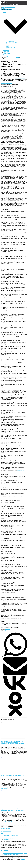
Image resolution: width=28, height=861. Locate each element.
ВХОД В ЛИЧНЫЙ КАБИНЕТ (10, 4)
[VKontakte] (15, 691)
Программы (6, 50)
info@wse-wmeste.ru (6, 831)
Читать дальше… (5, 755)
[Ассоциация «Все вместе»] (8, 7)
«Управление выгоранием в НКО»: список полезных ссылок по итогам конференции (12, 809)
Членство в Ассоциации (12, 43)
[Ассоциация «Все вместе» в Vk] (3, 1)
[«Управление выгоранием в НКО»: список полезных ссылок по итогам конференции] (13, 806)
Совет (7, 45)
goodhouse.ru (20, 470)
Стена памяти (9, 48)
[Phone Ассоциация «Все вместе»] (2, 1)
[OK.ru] (15, 715)
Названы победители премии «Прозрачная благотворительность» (12, 776)
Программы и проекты (9, 838)
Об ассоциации (10, 41)
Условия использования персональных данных (15, 853)
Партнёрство (6, 53)
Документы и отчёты (11, 47)
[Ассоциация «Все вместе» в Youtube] (4, 1)
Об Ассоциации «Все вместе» (10, 835)
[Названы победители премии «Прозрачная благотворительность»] (13, 772)
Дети (5, 630)
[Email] (15, 675)
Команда (8, 46)
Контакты (5, 56)
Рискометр (6, 51)
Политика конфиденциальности (11, 854)
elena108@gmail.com (6, 83)
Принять (22, 859)
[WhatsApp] (15, 656)
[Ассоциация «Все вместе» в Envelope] (1, 1)
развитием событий (19, 78)
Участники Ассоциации (12, 42)
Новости (5, 52)
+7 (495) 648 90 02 (5, 828)
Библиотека (6, 55)
